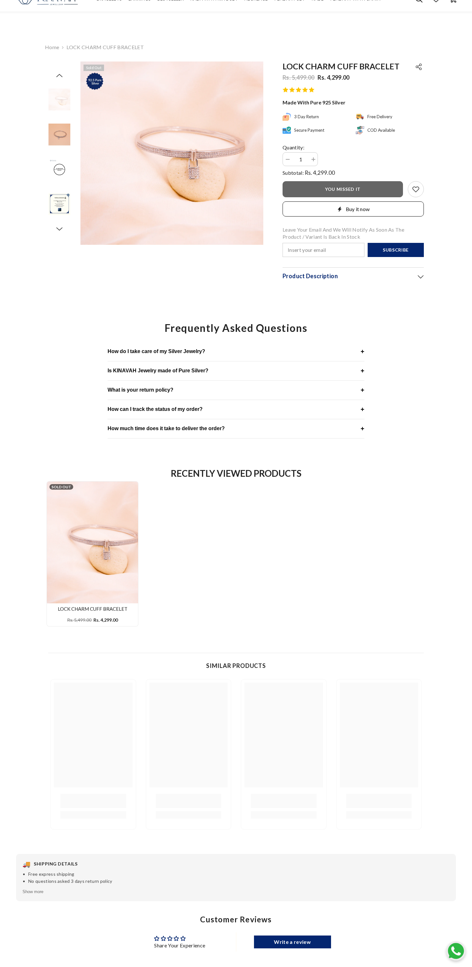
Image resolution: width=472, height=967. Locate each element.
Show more (32, 891)
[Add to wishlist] (416, 189)
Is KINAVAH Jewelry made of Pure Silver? (236, 370)
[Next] (59, 229)
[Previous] (59, 75)
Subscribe (396, 250)
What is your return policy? (236, 390)
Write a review (292, 942)
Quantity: (293, 147)
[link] (93, 801)
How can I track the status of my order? (236, 409)
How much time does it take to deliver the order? (236, 428)
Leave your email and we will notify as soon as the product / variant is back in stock (343, 233)
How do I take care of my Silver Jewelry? (236, 351)
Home (52, 47)
